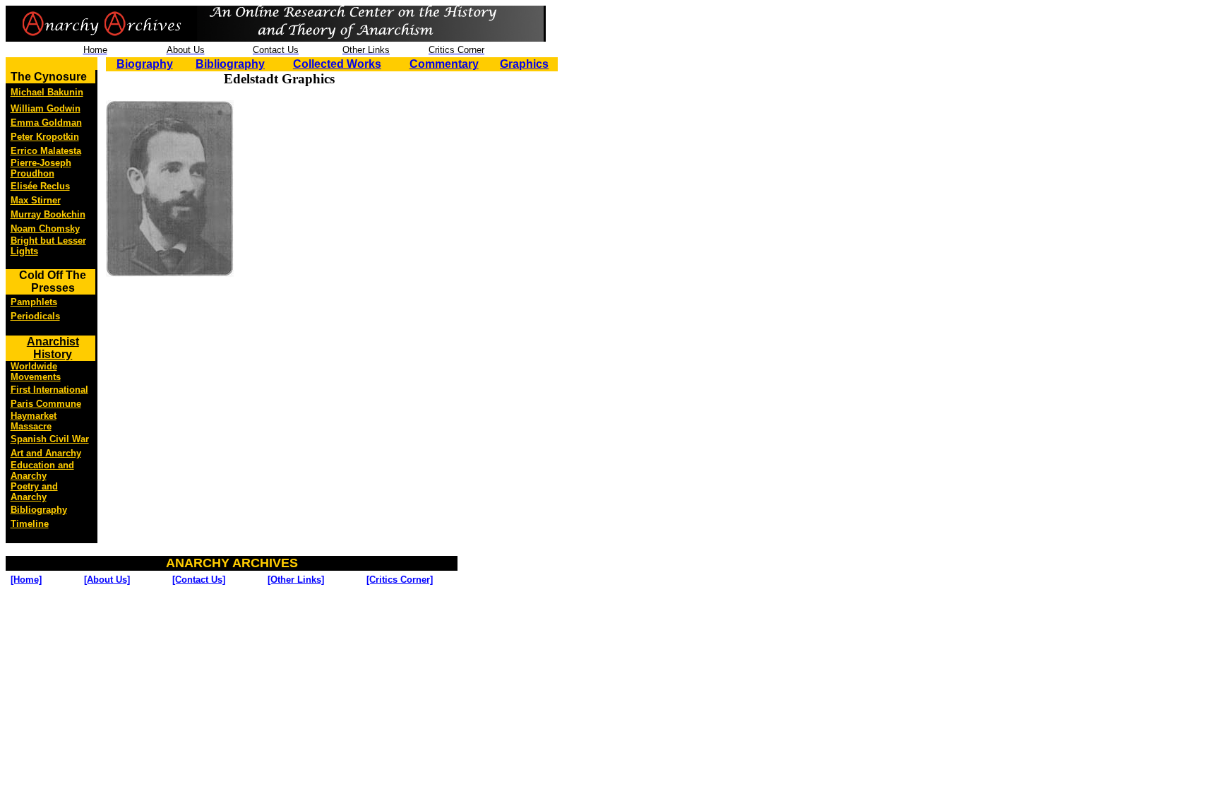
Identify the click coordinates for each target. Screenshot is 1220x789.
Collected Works (337, 64)
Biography (144, 64)
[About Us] (107, 579)
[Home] (26, 579)
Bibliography (230, 64)
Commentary (444, 64)
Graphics (524, 64)
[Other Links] (296, 579)
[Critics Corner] (399, 579)
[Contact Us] (198, 579)
